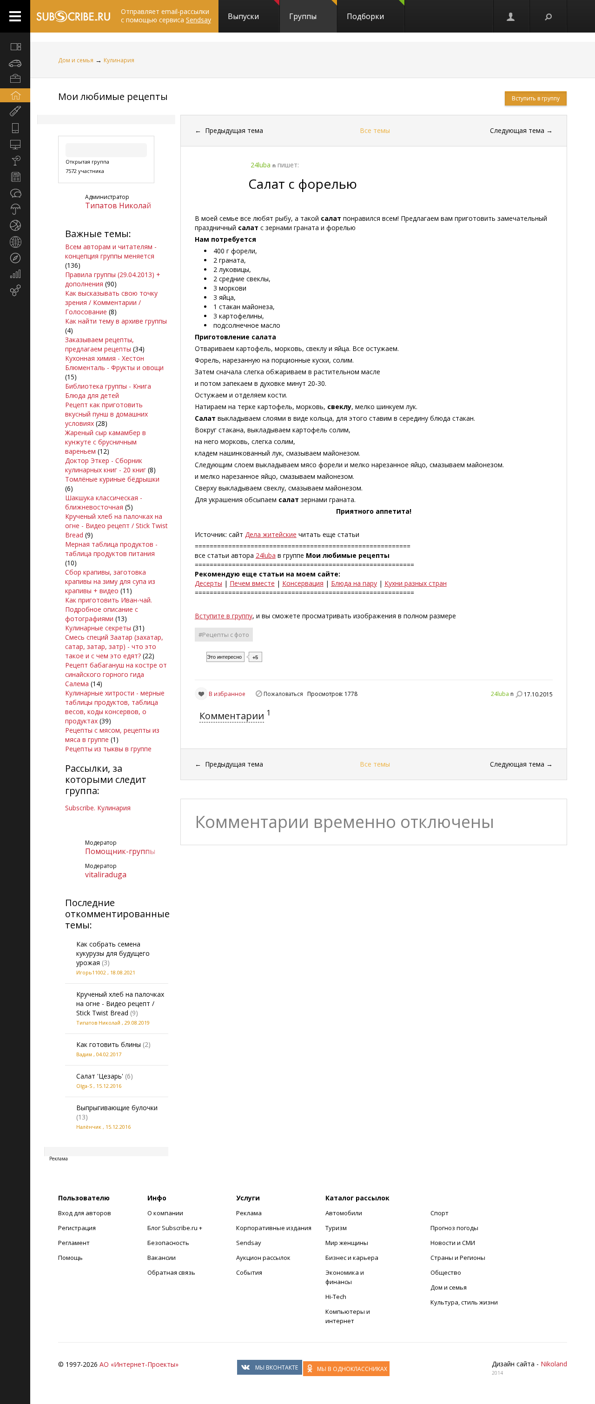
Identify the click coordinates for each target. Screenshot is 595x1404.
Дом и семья (75, 60)
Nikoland (554, 1363)
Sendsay (248, 1242)
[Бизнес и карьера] (15, 79)
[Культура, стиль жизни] (15, 160)
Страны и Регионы (457, 1257)
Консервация (303, 583)
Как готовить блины (108, 1044)
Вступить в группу (536, 98)
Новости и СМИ (452, 1242)
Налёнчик (88, 1126)
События (249, 1272)
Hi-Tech (335, 1296)
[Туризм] (15, 258)
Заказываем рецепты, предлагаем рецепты (99, 344)
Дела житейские (271, 534)
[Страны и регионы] (15, 242)
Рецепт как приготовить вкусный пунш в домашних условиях (106, 414)
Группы (303, 16)
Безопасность (168, 1242)
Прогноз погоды (454, 1228)
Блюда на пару (354, 583)
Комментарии (231, 715)
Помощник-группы (120, 851)
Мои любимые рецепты (113, 96)
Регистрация (77, 1228)
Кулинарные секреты (98, 627)
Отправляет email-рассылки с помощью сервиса (166, 15)
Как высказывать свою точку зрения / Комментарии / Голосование (111, 302)
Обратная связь (171, 1272)
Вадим (84, 1054)
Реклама (249, 1213)
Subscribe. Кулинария (98, 807)
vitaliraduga (105, 874)
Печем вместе (252, 583)
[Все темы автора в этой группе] (518, 694)
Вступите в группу (223, 615)
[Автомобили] (15, 63)
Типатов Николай (118, 205)
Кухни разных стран (415, 583)
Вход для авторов (84, 1213)
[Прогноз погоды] (15, 209)
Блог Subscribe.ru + (175, 1228)
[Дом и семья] (15, 95)
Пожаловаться (283, 694)
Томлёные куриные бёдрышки (112, 479)
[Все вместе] (15, 46)
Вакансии (161, 1257)
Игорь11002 (91, 972)
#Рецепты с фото (223, 634)
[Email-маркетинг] (15, 291)
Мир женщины (346, 1242)
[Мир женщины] (15, 112)
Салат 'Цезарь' (99, 1076)
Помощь (70, 1257)
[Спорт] (15, 225)
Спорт (439, 1213)
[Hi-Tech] (15, 128)
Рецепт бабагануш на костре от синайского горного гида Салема (116, 674)
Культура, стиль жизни (464, 1302)
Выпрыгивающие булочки (117, 1107)
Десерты (208, 583)
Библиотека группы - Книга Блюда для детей (108, 391)
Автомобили (343, 1213)
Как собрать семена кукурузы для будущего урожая (113, 953)
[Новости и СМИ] (15, 177)
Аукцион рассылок (263, 1257)
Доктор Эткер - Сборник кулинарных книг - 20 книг (105, 465)
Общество (445, 1272)
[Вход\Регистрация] (511, 16)
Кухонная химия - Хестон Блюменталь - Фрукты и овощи (114, 363)
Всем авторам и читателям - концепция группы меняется (111, 251)
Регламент (74, 1242)
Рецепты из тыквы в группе (108, 748)
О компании (165, 1213)
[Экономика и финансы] (15, 274)
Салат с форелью (302, 183)
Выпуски (243, 16)
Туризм (336, 1228)
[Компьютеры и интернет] (15, 144)
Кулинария (119, 60)
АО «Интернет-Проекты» (138, 1364)
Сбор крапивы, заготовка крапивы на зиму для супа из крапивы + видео (110, 581)
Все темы (375, 130)
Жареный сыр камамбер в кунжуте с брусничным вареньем (105, 442)
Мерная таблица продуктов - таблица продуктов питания (111, 549)
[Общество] (15, 193)
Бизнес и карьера (351, 1257)
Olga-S (84, 1085)
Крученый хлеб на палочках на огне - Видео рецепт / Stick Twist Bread (116, 525)
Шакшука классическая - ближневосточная (103, 502)
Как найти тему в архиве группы (116, 321)
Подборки (365, 16)
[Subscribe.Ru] (73, 16)
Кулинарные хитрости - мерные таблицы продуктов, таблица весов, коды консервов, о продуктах (115, 707)
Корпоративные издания (273, 1228)
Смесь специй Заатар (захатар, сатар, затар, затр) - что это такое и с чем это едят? (114, 646)
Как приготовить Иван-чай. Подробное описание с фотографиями (108, 609)
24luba (266, 555)
